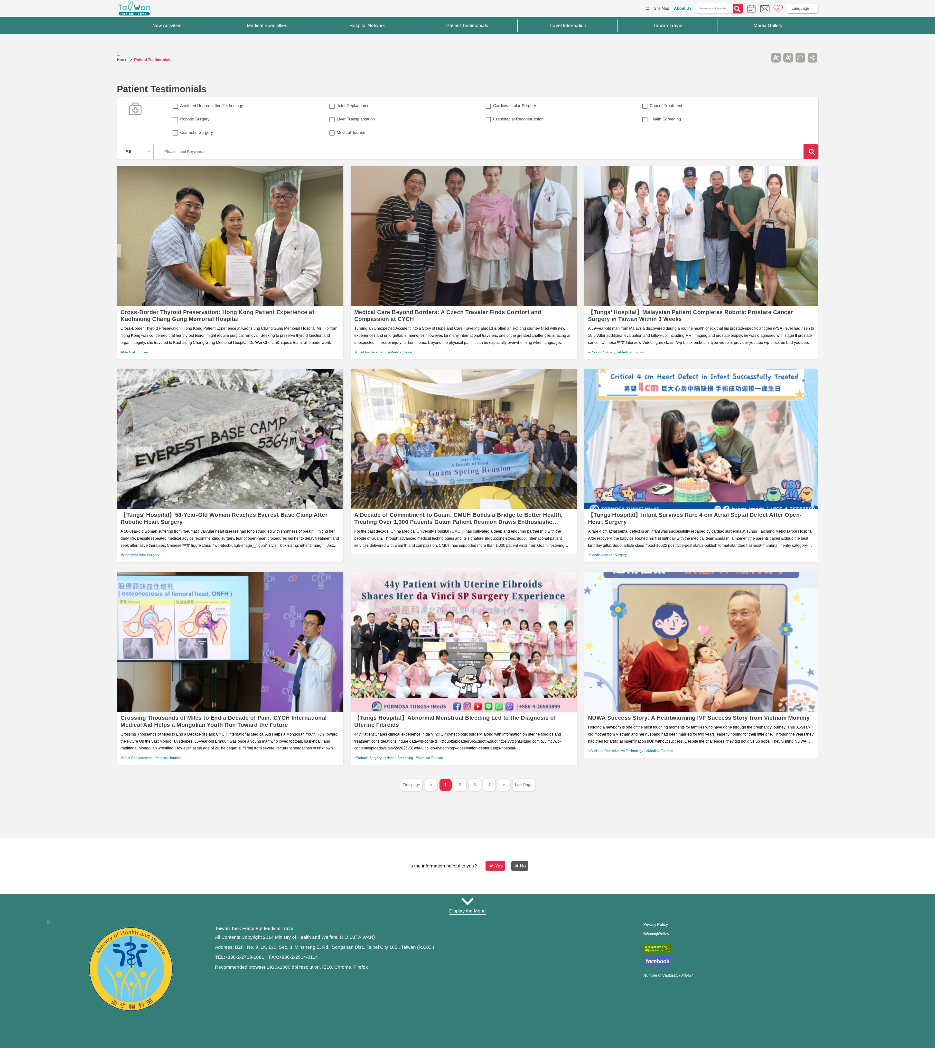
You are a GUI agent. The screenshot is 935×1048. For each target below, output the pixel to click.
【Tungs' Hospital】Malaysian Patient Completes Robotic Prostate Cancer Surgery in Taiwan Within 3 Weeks (701, 262)
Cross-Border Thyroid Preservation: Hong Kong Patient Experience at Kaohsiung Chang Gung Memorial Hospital (230, 262)
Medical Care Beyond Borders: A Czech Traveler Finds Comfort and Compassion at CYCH (464, 262)
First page (411, 785)
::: (647, 8)
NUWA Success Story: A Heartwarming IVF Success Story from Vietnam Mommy (701, 665)
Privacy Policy (655, 924)
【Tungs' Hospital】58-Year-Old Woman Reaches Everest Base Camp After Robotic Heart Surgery (230, 465)
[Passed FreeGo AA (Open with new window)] (657, 948)
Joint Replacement (354, 105)
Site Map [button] (467, 901)
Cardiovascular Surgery (514, 105)
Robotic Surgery (195, 119)
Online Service (765, 9)
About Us (683, 8)
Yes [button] (499, 865)
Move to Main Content (19, 8)
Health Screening (665, 119)
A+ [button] (788, 58)
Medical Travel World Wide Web (134, 9)
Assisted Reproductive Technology (211, 105)
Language (800, 8)
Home (122, 60)
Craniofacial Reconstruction (518, 119)
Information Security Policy (656, 934)
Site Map (661, 8)
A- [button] (776, 58)
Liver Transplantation (356, 119)
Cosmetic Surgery (196, 132)
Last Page (524, 785)
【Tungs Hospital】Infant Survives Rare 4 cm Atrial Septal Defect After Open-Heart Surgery (701, 465)
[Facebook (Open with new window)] (657, 961)
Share (812, 58)
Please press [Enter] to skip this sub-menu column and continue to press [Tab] (764, 58)
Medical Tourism (351, 132)
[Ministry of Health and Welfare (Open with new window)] (131, 1010)
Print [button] (800, 58)
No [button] (523, 865)
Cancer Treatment (666, 105)
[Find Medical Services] (750, 8)
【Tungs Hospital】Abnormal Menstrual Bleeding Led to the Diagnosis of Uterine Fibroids (464, 668)
